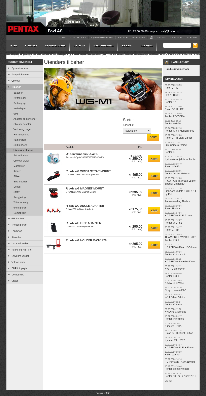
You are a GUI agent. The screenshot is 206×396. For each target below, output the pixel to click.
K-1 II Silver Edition (175, 297)
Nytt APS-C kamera (175, 311)
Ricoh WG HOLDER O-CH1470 (86, 240)
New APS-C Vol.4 (174, 283)
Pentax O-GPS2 (173, 222)
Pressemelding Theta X (177, 201)
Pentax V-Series (173, 304)
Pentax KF (170, 152)
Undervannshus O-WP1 (82, 154)
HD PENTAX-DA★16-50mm (180, 261)
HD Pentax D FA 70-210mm (180, 361)
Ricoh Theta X (172, 208)
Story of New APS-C (175, 290)
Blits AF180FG (172, 95)
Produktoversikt (20, 62)
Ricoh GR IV (171, 87)
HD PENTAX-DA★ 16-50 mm (181, 247)
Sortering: (128, 125)
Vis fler (168, 380)
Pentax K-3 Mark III (175, 254)
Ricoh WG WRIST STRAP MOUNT (88, 171)
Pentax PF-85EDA (175, 116)
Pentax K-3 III (172, 276)
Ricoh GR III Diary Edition (179, 137)
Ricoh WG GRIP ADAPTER (83, 223)
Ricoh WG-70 (172, 354)
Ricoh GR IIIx (172, 229)
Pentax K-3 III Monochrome (179, 130)
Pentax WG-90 (173, 123)
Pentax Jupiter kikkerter (177, 173)
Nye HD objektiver (175, 268)
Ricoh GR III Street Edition (179, 333)
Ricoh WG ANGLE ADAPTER (85, 205)
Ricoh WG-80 (172, 166)
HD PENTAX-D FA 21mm (178, 215)
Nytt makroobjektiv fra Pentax (181, 159)
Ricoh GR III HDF (174, 109)
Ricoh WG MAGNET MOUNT (85, 188)
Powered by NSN (103, 393)
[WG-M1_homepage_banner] (103, 112)
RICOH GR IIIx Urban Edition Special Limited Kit (180, 182)
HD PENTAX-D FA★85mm (179, 347)
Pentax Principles (174, 318)
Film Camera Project (176, 145)
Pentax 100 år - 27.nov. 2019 (180, 376)
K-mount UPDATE (174, 326)
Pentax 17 (170, 102)
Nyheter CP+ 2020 (175, 340)
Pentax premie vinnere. (177, 368)
